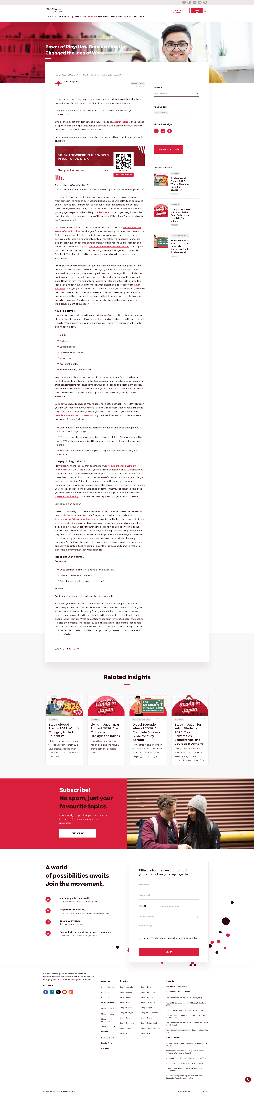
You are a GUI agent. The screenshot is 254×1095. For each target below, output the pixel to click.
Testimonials (116, 16)
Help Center (139, 16)
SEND (169, 952)
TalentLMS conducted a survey (72, 415)
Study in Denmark (148, 992)
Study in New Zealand (149, 1013)
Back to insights (65, 649)
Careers (98, 16)
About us (105, 981)
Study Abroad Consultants (178, 992)
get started (165, 149)
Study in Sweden (126, 1028)
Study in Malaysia (126, 1013)
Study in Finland (126, 1002)
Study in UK (124, 1033)
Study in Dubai (125, 997)
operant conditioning (66, 496)
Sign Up (196, 11)
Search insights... (162, 93)
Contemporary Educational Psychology (76, 519)
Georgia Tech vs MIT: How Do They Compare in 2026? (186, 1058)
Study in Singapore (127, 1023)
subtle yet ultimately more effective (109, 246)
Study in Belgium (147, 987)
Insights (86, 16)
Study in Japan (146, 1007)
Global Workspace (108, 1026)
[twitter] (195, 2)
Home (57, 75)
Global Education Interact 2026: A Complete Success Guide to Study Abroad (146, 732)
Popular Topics (106, 1043)
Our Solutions (64, 16)
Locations (128, 16)
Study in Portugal (126, 1018)
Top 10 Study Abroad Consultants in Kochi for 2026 (184, 1010)
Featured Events (108, 1038)
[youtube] (200, 2)
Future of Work (68, 75)
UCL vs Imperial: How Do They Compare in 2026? (184, 1063)
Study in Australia (126, 987)
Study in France (147, 997)
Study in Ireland (126, 1007)
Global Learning (107, 1014)
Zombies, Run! (101, 212)
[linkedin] (189, 2)
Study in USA (145, 1033)
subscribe (78, 833)
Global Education (107, 1009)
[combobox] (148, 906)
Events (78, 16)
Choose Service (146, 917)
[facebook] (184, 2)
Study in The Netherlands (151, 1028)
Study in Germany (148, 1002)
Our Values (105, 992)
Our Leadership (107, 987)
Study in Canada (126, 992)
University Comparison (176, 986)
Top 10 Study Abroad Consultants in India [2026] (184, 998)
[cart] (205, 10)
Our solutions (107, 1003)
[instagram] (205, 2)
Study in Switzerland (149, 1023)
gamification (121, 122)
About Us (52, 16)
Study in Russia (146, 1018)
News (105, 16)
